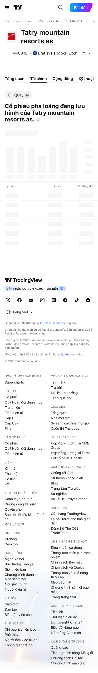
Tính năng (58, 382)
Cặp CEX (12, 418)
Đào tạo (11, 609)
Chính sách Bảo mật (66, 562)
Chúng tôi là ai (62, 473)
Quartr (65, 354)
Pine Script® (14, 524)
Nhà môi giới (60, 418)
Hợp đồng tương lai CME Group (70, 445)
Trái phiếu (12, 407)
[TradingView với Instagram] (42, 300)
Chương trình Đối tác (67, 658)
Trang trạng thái (63, 597)
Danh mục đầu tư (18, 499)
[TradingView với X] (8, 300)
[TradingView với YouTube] (31, 300)
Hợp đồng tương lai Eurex (71, 453)
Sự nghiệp (59, 494)
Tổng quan (59, 413)
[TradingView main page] (23, 280)
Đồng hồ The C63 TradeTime (64, 530)
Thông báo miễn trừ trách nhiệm (71, 555)
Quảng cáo (59, 647)
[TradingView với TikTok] (76, 300)
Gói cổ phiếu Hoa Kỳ (66, 458)
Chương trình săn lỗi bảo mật (70, 589)
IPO (7, 484)
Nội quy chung (16, 584)
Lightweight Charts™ (67, 622)
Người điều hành (17, 589)
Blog (54, 483)
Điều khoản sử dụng (66, 547)
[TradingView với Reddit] (88, 300)
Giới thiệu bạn (15, 569)
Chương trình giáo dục (68, 663)
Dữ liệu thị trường (64, 393)
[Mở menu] (7, 7)
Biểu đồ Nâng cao (65, 627)
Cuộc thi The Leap (65, 428)
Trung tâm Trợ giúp (66, 488)
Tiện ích (57, 612)
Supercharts (14, 382)
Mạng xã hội (14, 559)
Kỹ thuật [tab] (86, 78)
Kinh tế (10, 468)
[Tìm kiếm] (60, 7)
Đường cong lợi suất (20, 504)
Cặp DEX (12, 423)
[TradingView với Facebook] (19, 300)
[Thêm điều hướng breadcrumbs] (30, 21)
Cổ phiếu (12, 397)
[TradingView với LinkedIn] (53, 300)
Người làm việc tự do (21, 640)
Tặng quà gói (61, 398)
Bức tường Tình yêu (20, 564)
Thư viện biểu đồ (64, 617)
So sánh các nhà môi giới (70, 423)
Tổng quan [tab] (14, 78)
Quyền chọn (14, 509)
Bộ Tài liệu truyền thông (69, 499)
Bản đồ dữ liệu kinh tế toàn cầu (25, 517)
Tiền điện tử (14, 413)
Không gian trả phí (19, 645)
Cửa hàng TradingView (68, 514)
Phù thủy (12, 635)
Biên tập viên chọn (19, 615)
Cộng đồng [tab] (63, 78)
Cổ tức (10, 479)
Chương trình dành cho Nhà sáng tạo (22, 577)
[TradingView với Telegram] (65, 300)
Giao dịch (12, 604)
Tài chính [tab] (38, 78)
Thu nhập (12, 474)
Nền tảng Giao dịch (66, 633)
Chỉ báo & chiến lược (21, 629)
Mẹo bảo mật (61, 582)
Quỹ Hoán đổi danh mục (23, 402)
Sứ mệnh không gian (67, 478)
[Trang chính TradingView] (18, 7)
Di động (11, 539)
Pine (8, 428)
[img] (84, 53)
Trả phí (56, 387)
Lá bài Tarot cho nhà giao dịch (70, 521)
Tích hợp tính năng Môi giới (72, 653)
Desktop (11, 544)
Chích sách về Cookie (67, 567)
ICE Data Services (51, 323)
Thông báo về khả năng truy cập (69, 575)
